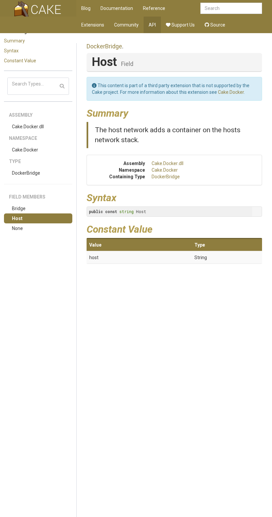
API (152, 25)
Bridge (19, 208)
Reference (154, 8)
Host (17, 218)
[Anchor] (133, 112)
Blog (86, 8)
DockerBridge (26, 173)
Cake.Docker (25, 149)
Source (217, 25)
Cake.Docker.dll (28, 126)
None (17, 228)
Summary (14, 40)
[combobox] (231, 8)
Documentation (117, 8)
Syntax (11, 50)
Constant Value (20, 60)
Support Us (182, 25)
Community (126, 25)
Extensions (92, 25)
